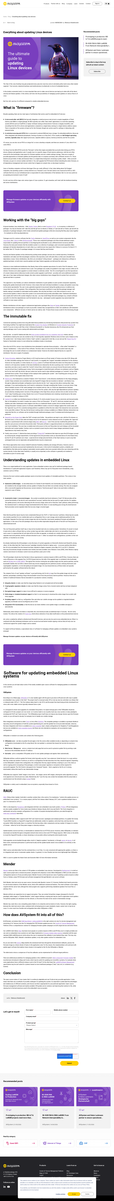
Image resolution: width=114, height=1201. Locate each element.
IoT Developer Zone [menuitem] (72, 1173)
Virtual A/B (41, 433)
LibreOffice (45, 238)
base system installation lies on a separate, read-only (47, 334)
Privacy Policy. (86, 1184)
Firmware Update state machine (52, 933)
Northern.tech (66, 870)
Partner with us (55, 3)
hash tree (28, 614)
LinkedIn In (4, 1187)
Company (69, 4)
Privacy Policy (56, 1049)
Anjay (20, 931)
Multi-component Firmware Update (63, 958)
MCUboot (11, 561)
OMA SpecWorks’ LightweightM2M (31, 921)
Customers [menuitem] (97, 1175)
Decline (87, 1194)
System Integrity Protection (65, 325)
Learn (75, 4)
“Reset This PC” (71, 339)
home (5, 16)
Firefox (33, 238)
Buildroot (41, 721)
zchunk (29, 779)
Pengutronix (20, 807)
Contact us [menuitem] (97, 1180)
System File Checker (41, 325)
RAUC (37, 422)
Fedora (35, 226)
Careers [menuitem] (96, 1177)
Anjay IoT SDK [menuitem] (43, 1173)
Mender (5, 870)
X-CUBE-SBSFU (20, 561)
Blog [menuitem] (68, 1171)
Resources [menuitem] (70, 1175)
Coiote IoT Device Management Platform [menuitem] (51, 1171)
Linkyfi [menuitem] (41, 1175)
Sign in (97, 3)
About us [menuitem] (96, 1171)
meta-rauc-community (9, 813)
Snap (51, 305)
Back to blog (11, 22)
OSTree (35, 362)
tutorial (19, 943)
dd (49, 573)
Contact (88, 3)
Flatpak (57, 305)
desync (44, 422)
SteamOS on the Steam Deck (13, 417)
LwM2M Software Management (65, 962)
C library (15, 240)
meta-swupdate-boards (25, 728)
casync (63, 840)
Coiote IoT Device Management (64, 923)
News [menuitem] (95, 1173)
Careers (81, 3)
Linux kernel (7, 240)
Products (46, 4)
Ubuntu (31, 226)
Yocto (27, 721)
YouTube (8, 1187)
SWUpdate (24, 698)
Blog (63, 3)
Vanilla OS (8, 399)
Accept (74, 1194)
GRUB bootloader (27, 240)
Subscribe (97, 71)
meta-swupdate (37, 726)
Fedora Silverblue (10, 358)
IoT (10, 1110)
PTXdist (63, 807)
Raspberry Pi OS (51, 226)
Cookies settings (60, 1194)
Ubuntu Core (8, 379)
